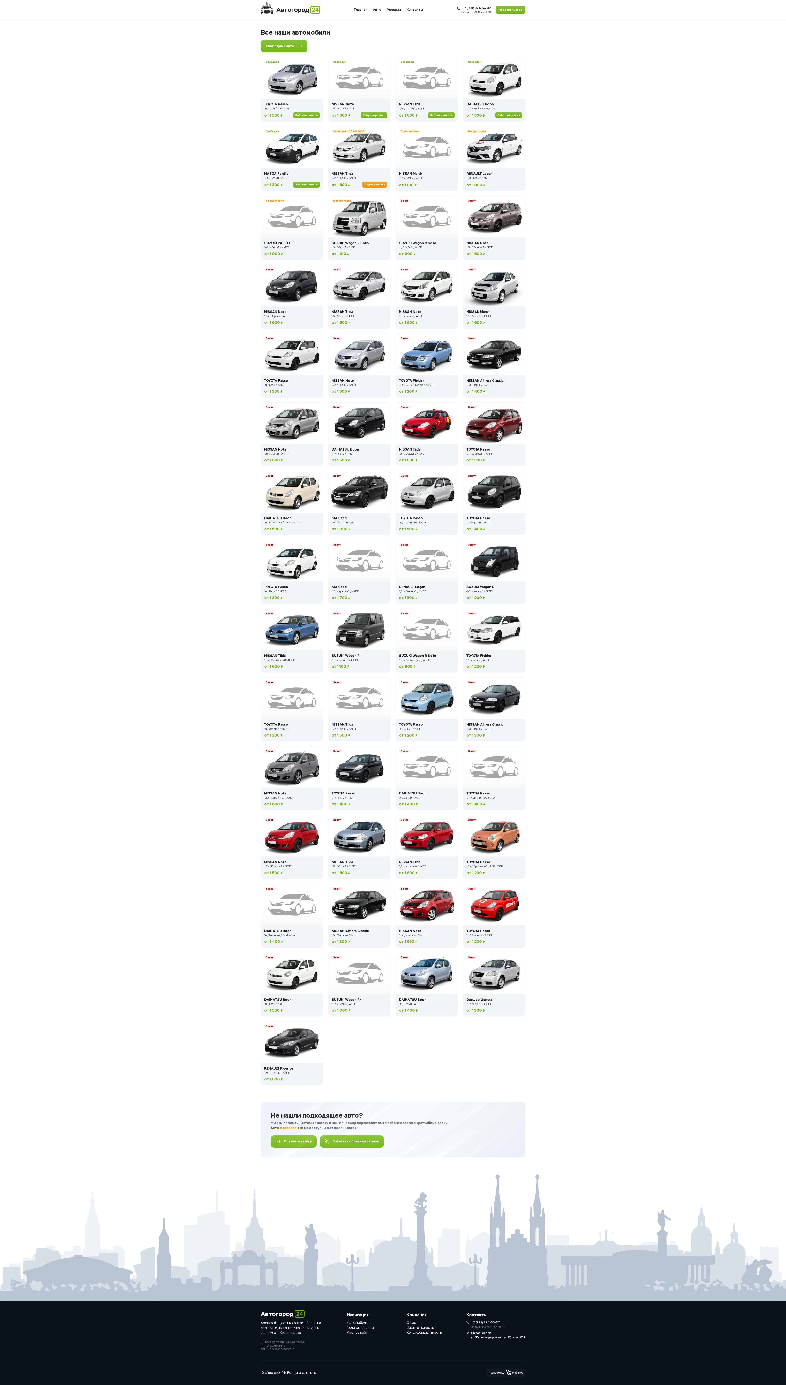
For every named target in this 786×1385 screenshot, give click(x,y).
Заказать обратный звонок (356, 1141)
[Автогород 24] (267, 8)
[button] (505, 1373)
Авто (377, 10)
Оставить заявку (298, 1141)
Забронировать (306, 115)
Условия (394, 10)
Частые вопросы (420, 1328)
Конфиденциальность (424, 1332)
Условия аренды (360, 1328)
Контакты (414, 10)
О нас (411, 1323)
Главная (360, 10)
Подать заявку (374, 184)
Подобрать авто (510, 9)
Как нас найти (358, 1332)
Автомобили (357, 1323)
